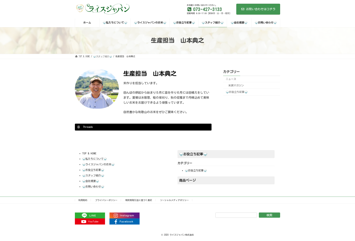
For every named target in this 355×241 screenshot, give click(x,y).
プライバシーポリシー (106, 200)
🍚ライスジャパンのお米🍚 (98, 164)
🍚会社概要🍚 (90, 181)
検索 (269, 215)
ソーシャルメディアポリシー (174, 200)
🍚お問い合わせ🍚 (93, 186)
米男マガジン (236, 85)
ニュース (231, 79)
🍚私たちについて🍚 (94, 159)
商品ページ (187, 180)
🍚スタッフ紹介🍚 (93, 175)
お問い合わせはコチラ (260, 9)
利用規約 (82, 200)
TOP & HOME (89, 153)
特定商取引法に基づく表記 (138, 200)
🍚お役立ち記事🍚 (237, 92)
